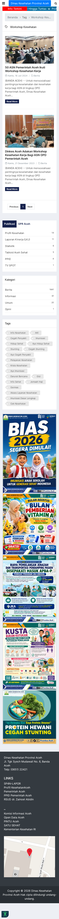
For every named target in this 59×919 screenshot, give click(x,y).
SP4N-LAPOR (12, 783)
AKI (36, 332)
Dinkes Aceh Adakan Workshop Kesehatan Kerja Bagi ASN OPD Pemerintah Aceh (26, 155)
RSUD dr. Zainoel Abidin (19, 799)
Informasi (29, 296)
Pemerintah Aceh (14, 791)
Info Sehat (15, 381)
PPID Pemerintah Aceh (18, 795)
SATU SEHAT (12, 825)
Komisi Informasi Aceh (17, 813)
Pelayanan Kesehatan (21, 360)
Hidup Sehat (16, 343)
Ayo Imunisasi (17, 371)
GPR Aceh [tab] (24, 223)
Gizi (38, 376)
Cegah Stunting (36, 349)
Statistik (29, 246)
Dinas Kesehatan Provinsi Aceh (30, 3)
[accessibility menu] (5, 914)
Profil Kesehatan (29, 233)
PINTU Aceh (11, 821)
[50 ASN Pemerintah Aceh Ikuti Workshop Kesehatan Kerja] (29, 50)
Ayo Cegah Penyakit (20, 354)
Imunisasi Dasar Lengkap (23, 398)
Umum (29, 302)
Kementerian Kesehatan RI (20, 829)
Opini (29, 309)
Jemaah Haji (36, 381)
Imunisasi (40, 338)
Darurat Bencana (18, 376)
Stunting (14, 349)
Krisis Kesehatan (18, 365)
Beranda (13, 17)
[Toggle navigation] (3, 3)
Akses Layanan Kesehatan (23, 392)
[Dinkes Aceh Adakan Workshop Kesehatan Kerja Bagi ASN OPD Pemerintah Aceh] (29, 131)
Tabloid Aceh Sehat (29, 252)
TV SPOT (29, 265)
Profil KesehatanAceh (17, 787)
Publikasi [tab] (9, 223)
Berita (37, 75)
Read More (12, 101)
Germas (14, 387)
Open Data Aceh (14, 817)
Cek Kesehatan (18, 403)
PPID (29, 259)
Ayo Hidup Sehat (40, 343)
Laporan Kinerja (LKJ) (29, 239)
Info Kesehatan (18, 332)
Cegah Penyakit (18, 338)
